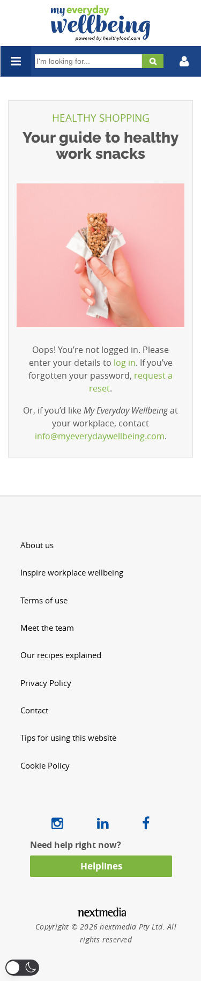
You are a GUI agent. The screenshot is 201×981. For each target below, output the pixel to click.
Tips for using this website (68, 738)
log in (125, 362)
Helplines (101, 866)
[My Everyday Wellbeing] (100, 34)
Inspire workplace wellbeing (71, 573)
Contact (34, 710)
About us (37, 545)
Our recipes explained (60, 655)
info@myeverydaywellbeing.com (100, 436)
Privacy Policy (45, 683)
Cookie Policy (45, 766)
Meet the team (47, 628)
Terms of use (44, 600)
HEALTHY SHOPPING (101, 118)
